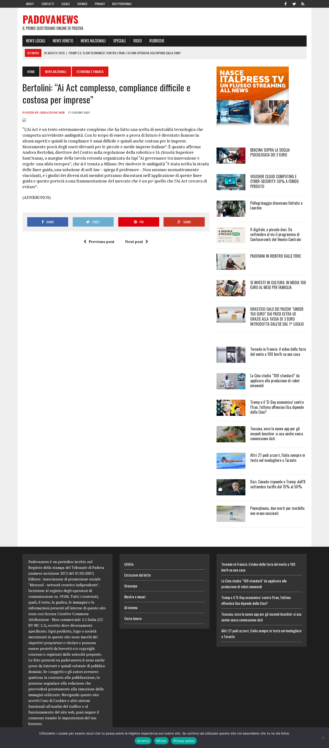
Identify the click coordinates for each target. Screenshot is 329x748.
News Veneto (63, 41)
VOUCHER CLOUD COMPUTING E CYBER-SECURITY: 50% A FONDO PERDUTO (274, 181)
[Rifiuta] (323, 737)
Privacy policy (184, 741)
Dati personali (122, 4)
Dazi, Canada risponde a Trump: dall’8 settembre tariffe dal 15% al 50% (277, 484)
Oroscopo (130, 585)
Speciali (119, 41)
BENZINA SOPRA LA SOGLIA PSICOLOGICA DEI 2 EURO (270, 152)
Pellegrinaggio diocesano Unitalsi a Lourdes (276, 205)
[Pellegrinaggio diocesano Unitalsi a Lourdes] (231, 213)
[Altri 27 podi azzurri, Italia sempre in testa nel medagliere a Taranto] (231, 465)
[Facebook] (285, 3)
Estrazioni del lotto (137, 575)
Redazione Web (52, 112)
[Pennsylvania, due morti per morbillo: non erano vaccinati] (231, 518)
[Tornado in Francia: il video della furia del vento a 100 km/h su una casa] (231, 359)
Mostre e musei (134, 596)
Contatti (48, 4)
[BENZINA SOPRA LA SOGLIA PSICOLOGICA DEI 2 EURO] (231, 160)
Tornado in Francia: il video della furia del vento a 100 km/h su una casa (278, 351)
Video (137, 41)
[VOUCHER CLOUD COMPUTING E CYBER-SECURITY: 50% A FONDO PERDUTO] (231, 186)
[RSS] (303, 3)
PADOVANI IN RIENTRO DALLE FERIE (275, 256)
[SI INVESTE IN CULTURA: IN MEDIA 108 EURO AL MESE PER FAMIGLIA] (231, 293)
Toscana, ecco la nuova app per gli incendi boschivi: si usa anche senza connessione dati (276, 434)
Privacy (100, 4)
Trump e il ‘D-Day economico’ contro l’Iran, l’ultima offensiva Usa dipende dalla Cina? (277, 407)
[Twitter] (294, 3)
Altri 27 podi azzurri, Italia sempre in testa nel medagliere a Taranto (277, 457)
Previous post (101, 241)
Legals (65, 4)
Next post (134, 241)
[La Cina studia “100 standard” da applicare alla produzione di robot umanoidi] (231, 386)
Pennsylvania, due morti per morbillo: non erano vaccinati (277, 510)
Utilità (128, 564)
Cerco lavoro (133, 618)
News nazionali (93, 41)
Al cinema (131, 607)
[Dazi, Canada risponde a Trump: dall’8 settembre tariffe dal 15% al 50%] (231, 492)
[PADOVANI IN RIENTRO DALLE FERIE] (231, 266)
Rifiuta (161, 741)
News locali (35, 41)
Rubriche (156, 41)
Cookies (82, 4)
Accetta (143, 741)
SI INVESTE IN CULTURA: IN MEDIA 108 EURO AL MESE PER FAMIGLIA (278, 285)
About (30, 4)
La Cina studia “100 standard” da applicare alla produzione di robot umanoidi (275, 381)
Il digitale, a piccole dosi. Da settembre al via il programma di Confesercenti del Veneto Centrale (275, 235)
